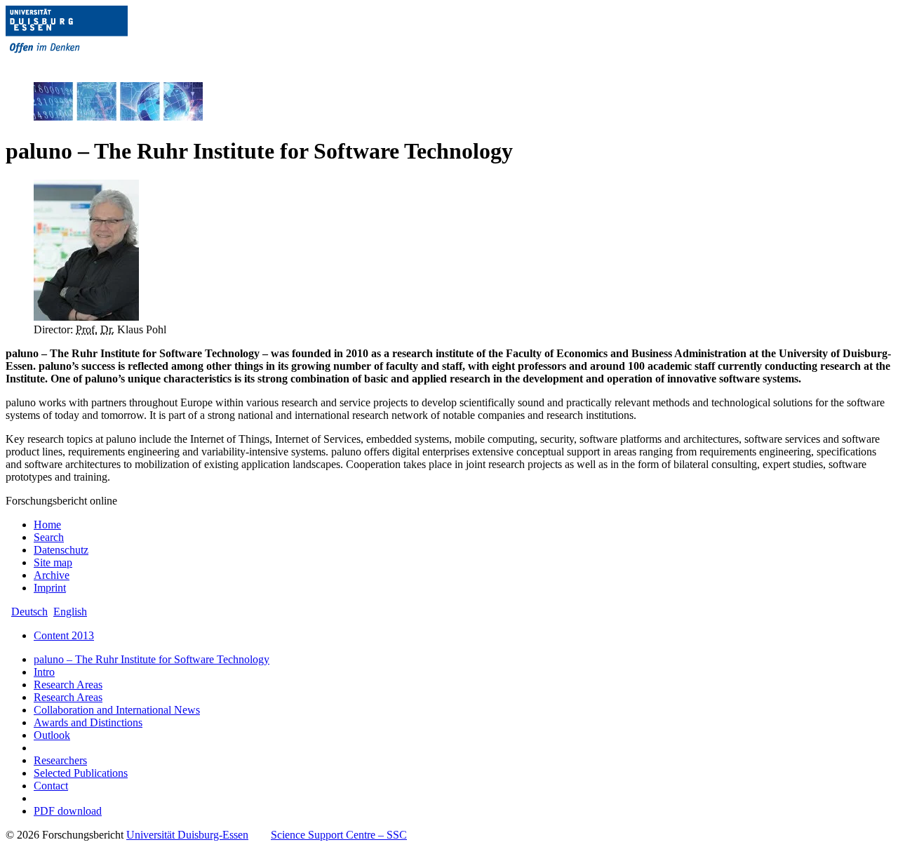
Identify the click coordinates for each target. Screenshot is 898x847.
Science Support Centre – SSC (339, 835)
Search (49, 537)
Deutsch (29, 612)
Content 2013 (64, 635)
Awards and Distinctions (88, 722)
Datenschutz (61, 550)
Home (47, 525)
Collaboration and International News (117, 710)
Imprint (50, 588)
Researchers (60, 760)
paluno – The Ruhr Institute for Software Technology (151, 659)
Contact (51, 786)
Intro (44, 672)
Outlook (52, 735)
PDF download (68, 811)
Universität (187, 835)
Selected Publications (81, 773)
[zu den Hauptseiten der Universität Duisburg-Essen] (86, 64)
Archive (51, 575)
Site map (53, 562)
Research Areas (68, 685)
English (70, 612)
